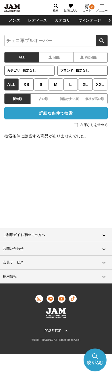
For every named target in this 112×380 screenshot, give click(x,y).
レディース (37, 20)
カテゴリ (62, 20)
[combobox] (56, 40)
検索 (102, 40)
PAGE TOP (53, 331)
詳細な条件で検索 (56, 113)
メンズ (14, 20)
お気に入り (70, 10)
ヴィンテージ (89, 20)
